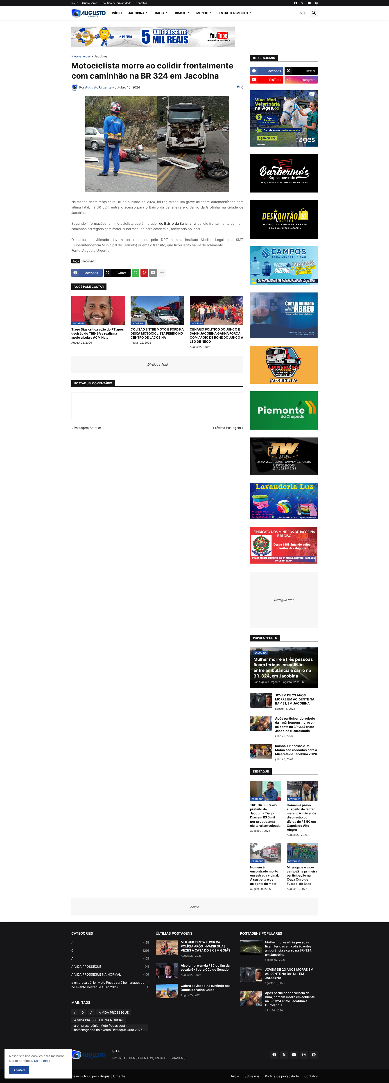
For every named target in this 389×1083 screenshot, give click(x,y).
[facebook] (295, 3)
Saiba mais (42, 1061)
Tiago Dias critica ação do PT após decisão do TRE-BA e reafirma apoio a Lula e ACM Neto (97, 333)
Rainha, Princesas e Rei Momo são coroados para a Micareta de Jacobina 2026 (296, 750)
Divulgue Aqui (157, 364)
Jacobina (136, 13)
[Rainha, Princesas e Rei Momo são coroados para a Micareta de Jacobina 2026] (261, 751)
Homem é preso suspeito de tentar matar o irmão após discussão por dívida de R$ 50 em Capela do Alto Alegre (302, 817)
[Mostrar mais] (162, 273)
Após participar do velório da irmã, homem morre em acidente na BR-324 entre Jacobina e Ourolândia (295, 724)
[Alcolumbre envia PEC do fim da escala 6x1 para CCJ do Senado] (167, 970)
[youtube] (309, 3)
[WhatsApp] (135, 273)
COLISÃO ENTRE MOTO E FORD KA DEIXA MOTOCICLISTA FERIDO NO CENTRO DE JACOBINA (157, 333)
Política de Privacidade (116, 3)
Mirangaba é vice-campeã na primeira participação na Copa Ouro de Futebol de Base (302, 875)
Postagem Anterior (87, 428)
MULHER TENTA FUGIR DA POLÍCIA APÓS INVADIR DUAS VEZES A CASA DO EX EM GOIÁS (205, 946)
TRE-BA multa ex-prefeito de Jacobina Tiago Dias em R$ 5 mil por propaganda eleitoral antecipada (265, 815)
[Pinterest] (144, 273)
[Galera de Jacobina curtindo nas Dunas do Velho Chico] (167, 991)
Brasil (180, 13)
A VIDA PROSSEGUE (110, 966)
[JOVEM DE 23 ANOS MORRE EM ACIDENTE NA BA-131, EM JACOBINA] (261, 700)
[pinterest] (316, 3)
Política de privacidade (282, 1076)
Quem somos (90, 3)
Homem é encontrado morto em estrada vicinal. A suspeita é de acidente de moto (264, 875)
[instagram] (304, 1055)
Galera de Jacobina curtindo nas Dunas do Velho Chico (206, 988)
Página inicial (80, 56)
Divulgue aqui (284, 600)
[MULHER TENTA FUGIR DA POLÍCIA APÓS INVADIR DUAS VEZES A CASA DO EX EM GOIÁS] (167, 947)
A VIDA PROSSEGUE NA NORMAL (110, 974)
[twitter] (302, 3)
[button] (303, 13)
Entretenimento (233, 13)
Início (74, 3)
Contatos (141, 3)
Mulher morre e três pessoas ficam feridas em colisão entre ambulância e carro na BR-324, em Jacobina (288, 948)
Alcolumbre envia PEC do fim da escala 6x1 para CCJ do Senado (205, 967)
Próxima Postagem (227, 428)
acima (194, 907)
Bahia (160, 13)
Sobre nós (251, 1076)
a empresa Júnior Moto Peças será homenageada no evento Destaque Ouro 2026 (109, 987)
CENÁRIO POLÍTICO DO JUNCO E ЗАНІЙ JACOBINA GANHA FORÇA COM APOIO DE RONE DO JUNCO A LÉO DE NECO (216, 335)
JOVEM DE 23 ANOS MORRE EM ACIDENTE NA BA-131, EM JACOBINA (294, 699)
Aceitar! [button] (19, 1070)
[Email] (153, 273)
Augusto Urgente (112, 1076)
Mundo (202, 13)
